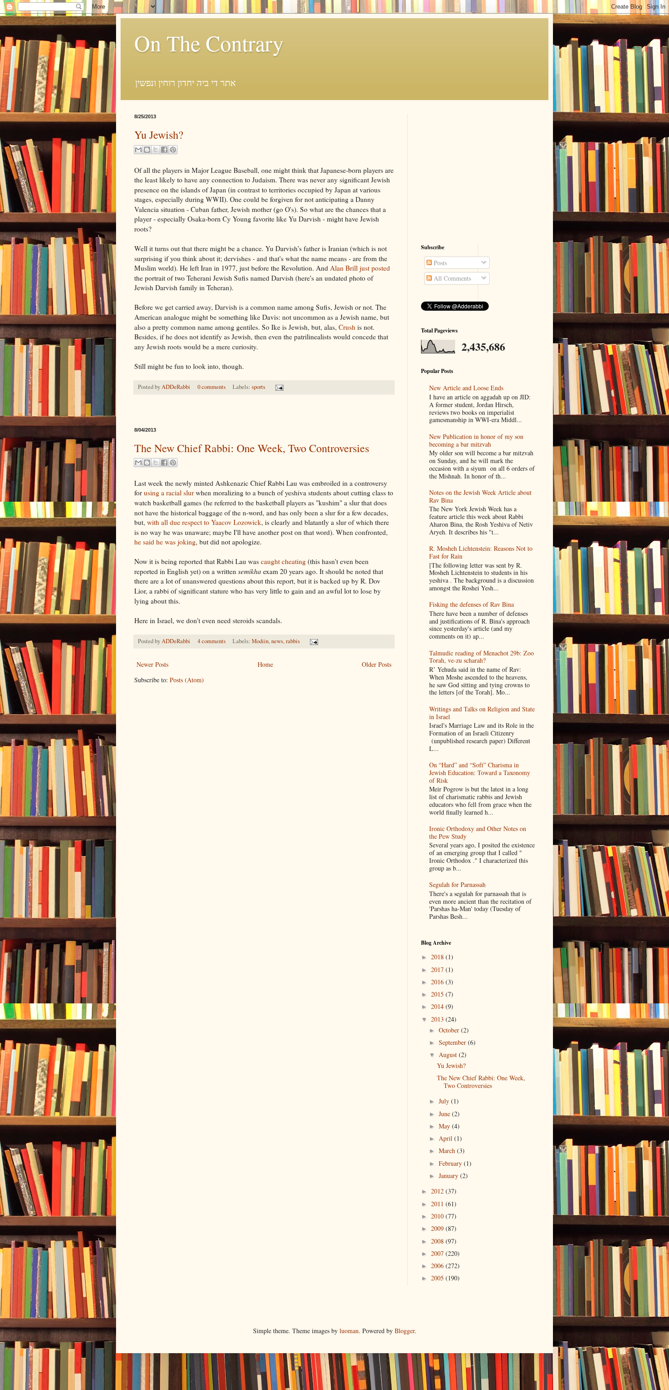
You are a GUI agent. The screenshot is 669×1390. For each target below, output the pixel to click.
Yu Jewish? (158, 134)
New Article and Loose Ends (466, 387)
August (449, 1054)
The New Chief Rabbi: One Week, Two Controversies (251, 448)
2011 (438, 1203)
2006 (438, 1265)
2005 (438, 1278)
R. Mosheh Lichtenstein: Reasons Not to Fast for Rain (480, 552)
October (450, 1030)
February (451, 1163)
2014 (438, 1006)
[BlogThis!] (147, 149)
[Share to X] (155, 149)
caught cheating (283, 561)
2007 (438, 1253)
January (449, 1175)
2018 (438, 956)
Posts (439, 262)
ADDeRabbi (177, 387)
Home (265, 664)
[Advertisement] (263, 411)
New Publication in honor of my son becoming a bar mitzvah (476, 440)
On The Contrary (209, 42)
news (277, 641)
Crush (347, 327)
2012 (438, 1191)
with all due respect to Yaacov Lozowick (204, 522)
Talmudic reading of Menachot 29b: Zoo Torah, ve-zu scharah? (481, 657)
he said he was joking (165, 541)
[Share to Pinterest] (172, 149)
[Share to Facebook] (164, 149)
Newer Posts (152, 664)
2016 (438, 981)
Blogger (405, 1330)
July (445, 1101)
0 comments (212, 387)
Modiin (260, 641)
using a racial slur (169, 492)
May (445, 1126)
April (446, 1138)
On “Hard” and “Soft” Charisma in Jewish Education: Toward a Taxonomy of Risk (479, 772)
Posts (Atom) (187, 679)
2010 (438, 1216)
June (445, 1113)
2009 (438, 1228)
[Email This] (138, 149)
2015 (438, 994)
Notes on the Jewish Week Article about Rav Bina (480, 496)
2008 (438, 1241)
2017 (438, 969)
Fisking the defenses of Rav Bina (471, 604)
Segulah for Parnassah (457, 884)
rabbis (293, 641)
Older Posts (376, 664)
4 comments (212, 641)
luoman (349, 1330)
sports (258, 387)
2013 (438, 1019)
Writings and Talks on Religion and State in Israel (482, 713)
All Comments (451, 278)
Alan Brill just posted (360, 267)
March (448, 1150)
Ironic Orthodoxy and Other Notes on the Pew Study (477, 832)
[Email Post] (278, 387)
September (453, 1042)
